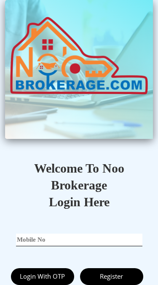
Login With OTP (42, 276)
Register (111, 276)
